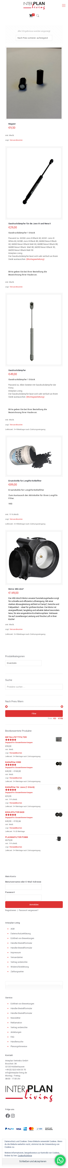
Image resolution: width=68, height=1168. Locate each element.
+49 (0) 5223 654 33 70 (15, 1069)
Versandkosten (16, 140)
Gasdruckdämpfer (17, 370)
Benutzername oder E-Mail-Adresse (23, 882)
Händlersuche (17, 1041)
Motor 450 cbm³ (16, 589)
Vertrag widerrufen (19, 962)
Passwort (10, 892)
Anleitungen (16, 1032)
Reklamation (16, 1022)
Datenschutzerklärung (21, 933)
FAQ (12, 1037)
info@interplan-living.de (16, 1072)
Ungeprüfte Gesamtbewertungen (19, 742)
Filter (34, 713)
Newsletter (15, 1018)
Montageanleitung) (35, 259)
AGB (13, 929)
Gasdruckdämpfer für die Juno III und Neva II (29, 223)
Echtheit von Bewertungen (22, 938)
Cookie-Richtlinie (25, 1156)
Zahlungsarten (17, 971)
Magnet (12, 124)
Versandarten (17, 957)
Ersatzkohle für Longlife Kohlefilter (24, 481)
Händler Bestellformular (21, 943)
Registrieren (10, 910)
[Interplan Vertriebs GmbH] (34, 5)
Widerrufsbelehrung (20, 967)
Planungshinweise (19, 1046)
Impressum (16, 952)
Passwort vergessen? (28, 910)
